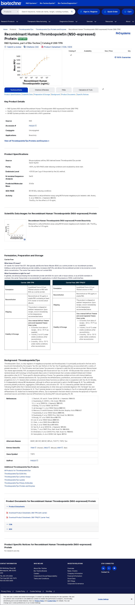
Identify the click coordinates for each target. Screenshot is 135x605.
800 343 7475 (12, 578)
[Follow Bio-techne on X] (109, 568)
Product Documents (68, 94)
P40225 (31, 126)
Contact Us (105, 572)
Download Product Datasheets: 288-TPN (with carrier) (28, 513)
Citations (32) (32, 47)
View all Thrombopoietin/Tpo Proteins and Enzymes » (26, 141)
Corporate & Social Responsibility (45, 576)
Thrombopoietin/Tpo (26, 29)
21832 (46, 448)
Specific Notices (83, 94)
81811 (59, 448)
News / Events (72, 571)
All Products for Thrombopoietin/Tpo (17, 470)
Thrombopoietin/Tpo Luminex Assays (17, 477)
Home (5, 29)
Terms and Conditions (41, 578)
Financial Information (75, 576)
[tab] (16, 90)
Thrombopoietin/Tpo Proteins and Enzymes (51, 29)
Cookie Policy (20, 591)
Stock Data (71, 578)
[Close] (131, 599)
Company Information (75, 573)
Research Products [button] (8, 21)
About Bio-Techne (40, 568)
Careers (36, 573)
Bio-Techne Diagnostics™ (67, 3)
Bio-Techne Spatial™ (47, 3)
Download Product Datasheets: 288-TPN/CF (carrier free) (29, 517)
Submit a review (14, 47)
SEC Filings (71, 581)
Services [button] (90, 21)
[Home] (11, 3)
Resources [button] (109, 21)
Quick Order (112, 12)
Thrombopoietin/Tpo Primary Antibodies (18, 483)
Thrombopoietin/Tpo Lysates (14, 480)
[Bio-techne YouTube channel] (114, 568)
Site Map (49, 591)
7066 (32, 448)
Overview (71, 568)
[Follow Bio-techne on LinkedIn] (103, 568)
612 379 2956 (8, 576)
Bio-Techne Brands (40, 571)
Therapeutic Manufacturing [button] (37, 21)
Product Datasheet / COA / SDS (58, 47)
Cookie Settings (35, 591)
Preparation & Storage (42, 94)
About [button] (128, 21)
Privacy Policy (6, 591)
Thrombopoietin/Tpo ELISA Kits (15, 474)
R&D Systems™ (31, 3)
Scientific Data (27, 94)
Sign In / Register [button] (90, 12)
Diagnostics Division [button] (67, 21)
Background (55, 94)
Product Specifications (12, 94)
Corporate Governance (76, 583)
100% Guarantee (124, 57)
